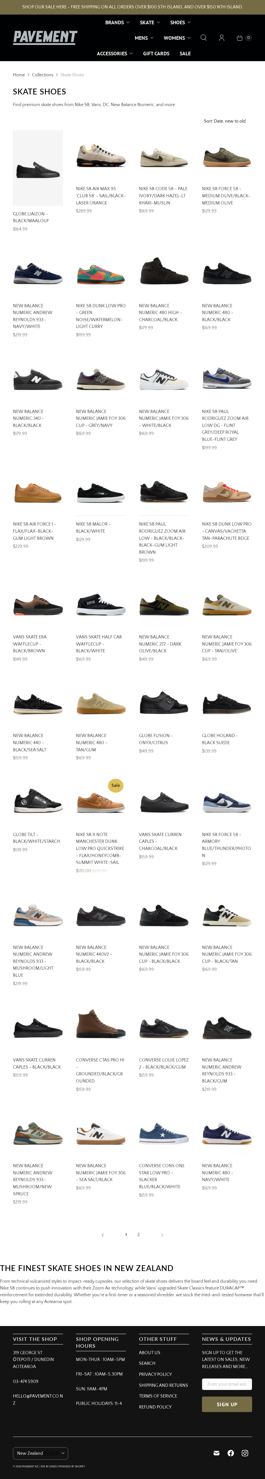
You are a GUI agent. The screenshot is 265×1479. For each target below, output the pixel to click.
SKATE (147, 22)
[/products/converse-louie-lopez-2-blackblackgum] (164, 1027)
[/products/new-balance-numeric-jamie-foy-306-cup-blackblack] (164, 914)
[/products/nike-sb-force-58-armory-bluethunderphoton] (227, 801)
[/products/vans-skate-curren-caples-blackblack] (38, 1027)
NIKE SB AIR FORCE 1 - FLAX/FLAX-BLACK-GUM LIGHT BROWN (34, 531)
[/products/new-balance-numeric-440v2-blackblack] (101, 914)
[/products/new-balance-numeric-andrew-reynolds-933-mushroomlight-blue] (38, 914)
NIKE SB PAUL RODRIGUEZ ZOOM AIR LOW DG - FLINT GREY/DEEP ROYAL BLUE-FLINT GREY (225, 425)
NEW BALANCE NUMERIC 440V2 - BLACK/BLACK (94, 954)
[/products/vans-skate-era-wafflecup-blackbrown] (38, 604)
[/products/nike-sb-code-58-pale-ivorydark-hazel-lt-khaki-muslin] (164, 155)
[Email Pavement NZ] (216, 1453)
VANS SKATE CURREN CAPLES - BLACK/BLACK (37, 1064)
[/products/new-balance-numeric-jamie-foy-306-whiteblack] (164, 378)
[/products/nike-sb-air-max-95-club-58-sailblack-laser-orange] (101, 155)
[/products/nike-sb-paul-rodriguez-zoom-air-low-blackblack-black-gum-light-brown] (164, 491)
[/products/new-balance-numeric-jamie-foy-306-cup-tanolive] (227, 604)
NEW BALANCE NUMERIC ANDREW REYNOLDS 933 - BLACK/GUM (221, 1071)
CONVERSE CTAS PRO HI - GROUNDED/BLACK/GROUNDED (100, 1071)
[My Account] (222, 38)
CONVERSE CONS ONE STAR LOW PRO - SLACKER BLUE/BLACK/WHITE (162, 1176)
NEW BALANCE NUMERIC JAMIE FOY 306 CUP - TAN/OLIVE (227, 644)
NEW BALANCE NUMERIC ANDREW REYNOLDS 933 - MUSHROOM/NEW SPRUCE (32, 1179)
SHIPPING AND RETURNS (163, 1385)
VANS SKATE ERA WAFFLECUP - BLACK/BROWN (29, 644)
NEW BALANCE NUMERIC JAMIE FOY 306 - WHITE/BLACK (164, 418)
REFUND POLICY (155, 1407)
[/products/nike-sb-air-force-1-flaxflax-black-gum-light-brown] (38, 491)
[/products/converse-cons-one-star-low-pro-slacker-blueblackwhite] (164, 1132)
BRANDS (114, 22)
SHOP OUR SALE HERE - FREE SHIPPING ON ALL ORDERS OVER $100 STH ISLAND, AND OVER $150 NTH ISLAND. (132, 7)
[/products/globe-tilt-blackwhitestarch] (38, 801)
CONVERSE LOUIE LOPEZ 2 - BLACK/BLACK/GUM (164, 1064)
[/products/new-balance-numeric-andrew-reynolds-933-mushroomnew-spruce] (38, 1132)
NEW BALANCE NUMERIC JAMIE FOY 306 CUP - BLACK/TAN (227, 954)
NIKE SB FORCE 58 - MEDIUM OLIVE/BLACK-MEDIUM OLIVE (226, 195)
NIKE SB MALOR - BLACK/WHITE (93, 528)
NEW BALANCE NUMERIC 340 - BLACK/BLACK (28, 418)
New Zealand (38, 1453)
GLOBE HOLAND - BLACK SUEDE (220, 739)
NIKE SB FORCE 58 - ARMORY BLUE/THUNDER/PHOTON (226, 845)
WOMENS (174, 38)
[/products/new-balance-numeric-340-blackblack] (38, 378)
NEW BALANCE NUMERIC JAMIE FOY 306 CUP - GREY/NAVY (101, 418)
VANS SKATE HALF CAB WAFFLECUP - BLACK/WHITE (99, 644)
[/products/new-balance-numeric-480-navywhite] (227, 1132)
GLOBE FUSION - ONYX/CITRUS (156, 739)
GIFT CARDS (156, 53)
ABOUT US (149, 1352)
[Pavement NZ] (45, 38)
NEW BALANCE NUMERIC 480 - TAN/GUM (91, 742)
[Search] (204, 38)
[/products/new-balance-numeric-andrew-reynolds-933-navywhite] (38, 272)
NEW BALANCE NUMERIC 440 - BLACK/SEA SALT (29, 742)
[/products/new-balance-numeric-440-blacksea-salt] (38, 702)
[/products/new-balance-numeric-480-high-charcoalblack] (164, 272)
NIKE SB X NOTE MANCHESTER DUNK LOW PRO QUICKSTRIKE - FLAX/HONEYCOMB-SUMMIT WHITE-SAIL (100, 848)
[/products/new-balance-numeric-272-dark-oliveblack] (164, 604)
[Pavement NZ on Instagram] (245, 1453)
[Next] (162, 1235)
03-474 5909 (25, 1381)
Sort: (225, 121)
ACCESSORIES (112, 53)
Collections (42, 75)
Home (19, 75)
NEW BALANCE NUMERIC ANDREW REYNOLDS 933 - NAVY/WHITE (32, 316)
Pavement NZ (30, 1466)
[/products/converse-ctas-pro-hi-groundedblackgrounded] (101, 1027)
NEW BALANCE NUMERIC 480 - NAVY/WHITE (217, 1172)
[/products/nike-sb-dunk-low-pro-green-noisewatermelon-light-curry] (101, 272)
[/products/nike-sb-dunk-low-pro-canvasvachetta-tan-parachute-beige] (227, 491)
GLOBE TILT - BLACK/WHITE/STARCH (36, 838)
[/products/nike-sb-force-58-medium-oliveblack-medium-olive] (227, 155)
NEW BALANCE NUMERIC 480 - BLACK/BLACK (217, 312)
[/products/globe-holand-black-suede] (227, 702)
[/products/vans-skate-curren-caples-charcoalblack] (164, 801)
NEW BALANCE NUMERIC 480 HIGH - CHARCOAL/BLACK (160, 312)
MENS (141, 38)
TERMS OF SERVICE (158, 1396)
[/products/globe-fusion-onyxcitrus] (164, 702)
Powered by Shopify (71, 1466)
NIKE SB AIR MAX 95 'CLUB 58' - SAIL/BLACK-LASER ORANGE (101, 195)
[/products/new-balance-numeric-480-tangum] (101, 702)
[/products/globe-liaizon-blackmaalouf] (38, 168)
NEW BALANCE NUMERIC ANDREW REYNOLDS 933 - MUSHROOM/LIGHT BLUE (33, 961)
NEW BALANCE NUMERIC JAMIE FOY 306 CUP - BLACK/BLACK (164, 954)
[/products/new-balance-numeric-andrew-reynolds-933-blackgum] (227, 1027)
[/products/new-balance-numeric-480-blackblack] (227, 272)
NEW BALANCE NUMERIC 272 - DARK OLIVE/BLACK (160, 644)
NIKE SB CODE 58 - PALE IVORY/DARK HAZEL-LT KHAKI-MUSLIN (163, 195)
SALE (185, 53)
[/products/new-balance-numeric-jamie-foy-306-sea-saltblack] (101, 1132)
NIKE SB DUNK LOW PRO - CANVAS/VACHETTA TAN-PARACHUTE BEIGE (227, 531)
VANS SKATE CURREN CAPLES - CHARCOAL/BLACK (160, 841)
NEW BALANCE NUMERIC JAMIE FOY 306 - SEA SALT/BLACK (101, 1172)
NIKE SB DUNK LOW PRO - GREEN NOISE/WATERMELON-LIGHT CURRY (101, 316)
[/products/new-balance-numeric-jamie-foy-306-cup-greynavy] (101, 378)
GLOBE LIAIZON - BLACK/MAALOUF (31, 218)
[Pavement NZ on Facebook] (231, 1453)
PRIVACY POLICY (155, 1374)
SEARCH (147, 1363)
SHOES (177, 22)
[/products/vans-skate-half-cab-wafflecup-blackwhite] (101, 604)
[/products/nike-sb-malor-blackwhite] (101, 491)
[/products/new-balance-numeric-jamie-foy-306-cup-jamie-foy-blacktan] (227, 914)
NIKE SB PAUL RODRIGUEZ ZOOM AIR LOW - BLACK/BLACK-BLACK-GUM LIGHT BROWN (162, 538)
